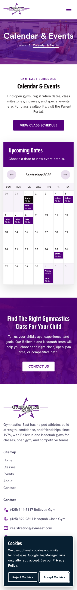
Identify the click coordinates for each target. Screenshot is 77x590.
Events (8, 474)
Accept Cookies (54, 577)
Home (22, 45)
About (8, 481)
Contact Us (38, 366)
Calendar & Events (46, 45)
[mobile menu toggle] (69, 9)
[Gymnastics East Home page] (16, 9)
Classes (9, 467)
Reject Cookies (22, 577)
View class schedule (38, 125)
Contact (9, 487)
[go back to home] (25, 408)
